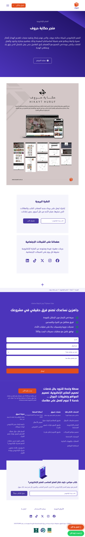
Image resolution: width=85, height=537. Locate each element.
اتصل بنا (23, 509)
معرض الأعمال (37, 422)
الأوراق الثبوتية (59, 509)
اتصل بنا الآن (75, 527)
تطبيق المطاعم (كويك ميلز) (52, 420)
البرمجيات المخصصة (72, 437)
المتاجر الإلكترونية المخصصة (73, 426)
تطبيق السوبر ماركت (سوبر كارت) (52, 426)
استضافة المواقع (73, 446)
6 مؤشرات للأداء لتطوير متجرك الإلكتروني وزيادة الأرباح (16, 450)
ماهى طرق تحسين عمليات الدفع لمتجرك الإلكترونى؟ (15, 442)
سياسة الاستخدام (40, 509)
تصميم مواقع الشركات (71, 432)
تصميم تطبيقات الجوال (71, 420)
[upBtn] (42, 285)
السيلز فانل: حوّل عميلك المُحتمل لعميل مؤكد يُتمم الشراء (15, 434)
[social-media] (57, 261)
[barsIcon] (7, 5)
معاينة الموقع (41, 60)
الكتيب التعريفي (37, 427)
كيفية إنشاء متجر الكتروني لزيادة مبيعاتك (15, 426)
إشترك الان (30, 221)
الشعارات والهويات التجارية (70, 441)
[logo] (76, 5)
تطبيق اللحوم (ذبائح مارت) (52, 432)
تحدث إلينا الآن (27, 391)
